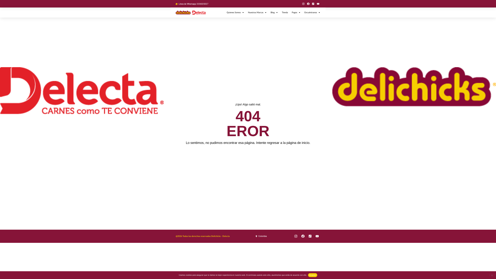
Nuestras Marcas (255, 12)
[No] (492, 275)
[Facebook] (308, 4)
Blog (273, 12)
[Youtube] (318, 4)
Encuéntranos (310, 12)
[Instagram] (303, 4)
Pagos (294, 12)
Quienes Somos (234, 12)
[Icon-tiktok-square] (313, 4)
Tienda (285, 12)
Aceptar (312, 275)
